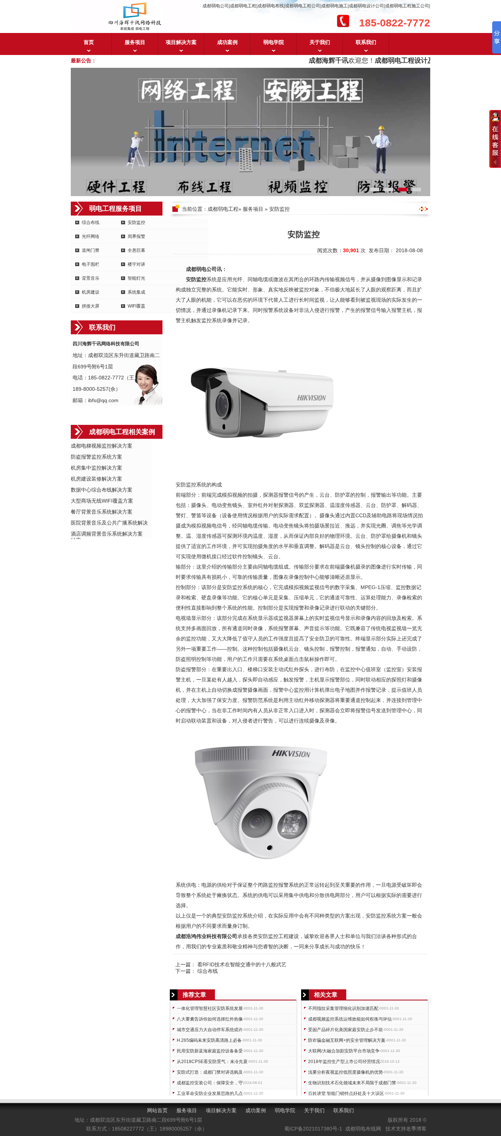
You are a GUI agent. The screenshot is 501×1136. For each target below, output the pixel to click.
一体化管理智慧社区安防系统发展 (210, 1008)
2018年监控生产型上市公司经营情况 (344, 1061)
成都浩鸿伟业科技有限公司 (206, 936)
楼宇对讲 (136, 264)
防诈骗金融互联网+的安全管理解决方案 (346, 1040)
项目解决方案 (181, 42)
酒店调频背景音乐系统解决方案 (107, 534)
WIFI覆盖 (136, 306)
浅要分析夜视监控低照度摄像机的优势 (345, 1072)
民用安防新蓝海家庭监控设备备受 (210, 1051)
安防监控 (136, 222)
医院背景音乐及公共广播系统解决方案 (109, 523)
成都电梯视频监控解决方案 (101, 446)
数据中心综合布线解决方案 (101, 490)
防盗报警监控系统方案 (96, 457)
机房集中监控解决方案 (96, 468)
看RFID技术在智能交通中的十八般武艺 (241, 964)
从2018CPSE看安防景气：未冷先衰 (212, 1061)
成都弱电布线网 (363, 1129)
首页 (89, 42)
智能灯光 (136, 278)
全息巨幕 (136, 250)
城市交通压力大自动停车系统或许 (210, 1029)
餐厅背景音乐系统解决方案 (101, 512)
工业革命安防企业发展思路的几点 (210, 1093)
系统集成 (136, 292)
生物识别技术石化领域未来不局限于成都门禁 (352, 1082)
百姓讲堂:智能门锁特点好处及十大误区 (346, 1093)
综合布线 (207, 971)
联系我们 (366, 42)
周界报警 (136, 236)
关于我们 (320, 42)
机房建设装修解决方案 (96, 479)
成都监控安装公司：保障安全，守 (210, 1082)
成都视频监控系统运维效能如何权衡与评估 (350, 1019)
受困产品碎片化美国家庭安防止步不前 (345, 1029)
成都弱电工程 (223, 209)
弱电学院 (273, 42)
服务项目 (135, 42)
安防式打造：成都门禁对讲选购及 (210, 1072)
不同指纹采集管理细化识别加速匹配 (343, 1008)
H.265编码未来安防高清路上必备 (209, 1040)
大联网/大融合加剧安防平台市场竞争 (344, 1051)
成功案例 (227, 42)
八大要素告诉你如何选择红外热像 (210, 1019)
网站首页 (157, 1110)
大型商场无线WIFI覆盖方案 (102, 501)
